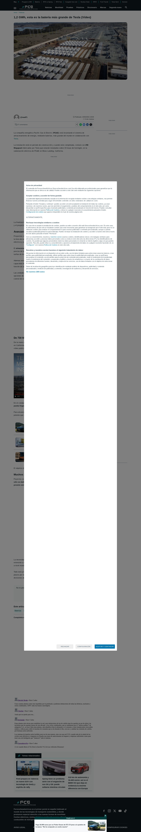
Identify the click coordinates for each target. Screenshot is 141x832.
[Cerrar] (105, 815)
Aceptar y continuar (105, 646)
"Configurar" (30, 245)
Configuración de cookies (35, 212)
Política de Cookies (52, 210)
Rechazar (65, 646)
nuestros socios (56, 237)
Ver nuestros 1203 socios (35, 272)
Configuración (83, 646)
